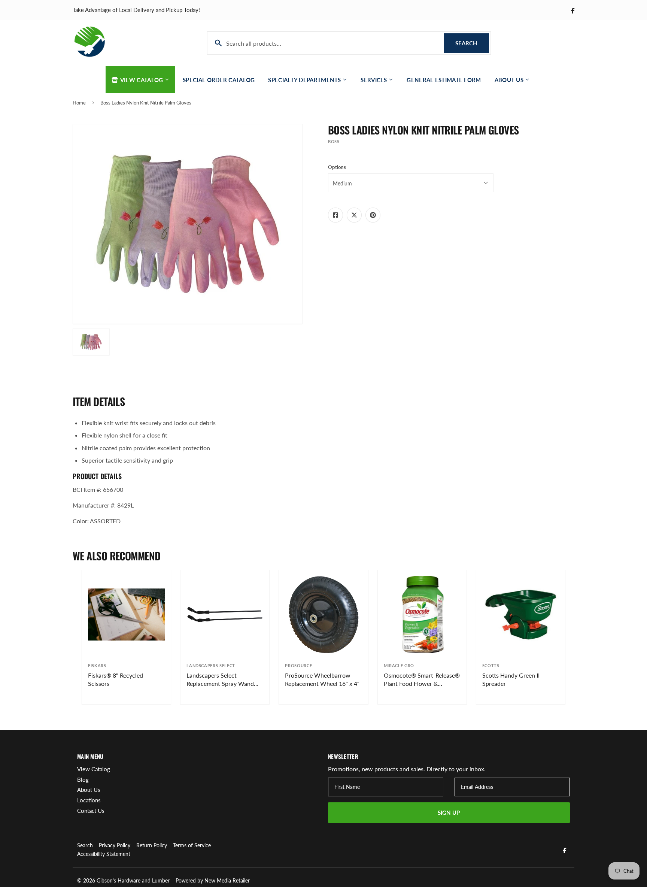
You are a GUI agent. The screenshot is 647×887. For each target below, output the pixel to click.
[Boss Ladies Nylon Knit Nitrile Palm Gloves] (91, 342)
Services (375, 79)
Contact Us (90, 810)
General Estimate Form (444, 79)
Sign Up (449, 812)
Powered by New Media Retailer (213, 880)
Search (472, 43)
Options (337, 167)
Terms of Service (192, 845)
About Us (510, 79)
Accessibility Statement (103, 854)
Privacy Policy (114, 845)
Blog (83, 779)
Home (79, 103)
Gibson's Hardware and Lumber (133, 880)
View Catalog (142, 79)
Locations (89, 800)
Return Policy (151, 845)
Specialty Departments (305, 79)
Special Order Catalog (219, 79)
